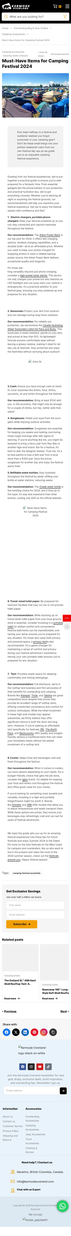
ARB (29, 804)
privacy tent (40, 641)
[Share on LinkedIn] (25, 1032)
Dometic (16, 804)
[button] (53, 1032)
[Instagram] (31, 1066)
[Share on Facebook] (6, 1032)
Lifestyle (23, 55)
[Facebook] (22, 1066)
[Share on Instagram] (44, 1032)
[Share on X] (16, 1032)
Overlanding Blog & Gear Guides (31, 28)
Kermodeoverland (60, 54)
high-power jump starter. (34, 275)
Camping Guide (10, 55)
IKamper (25, 695)
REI (42, 729)
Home (5, 28)
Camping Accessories (13, 34)
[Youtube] (39, 1066)
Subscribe (20, 924)
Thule (34, 695)
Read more (10, 998)
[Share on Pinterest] (34, 1032)
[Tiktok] (48, 1066)
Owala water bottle (50, 486)
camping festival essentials (26, 873)
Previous (10, 1011)
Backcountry (26, 733)
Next (63, 1011)
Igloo (25, 779)
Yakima (48, 695)
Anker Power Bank (49, 234)
